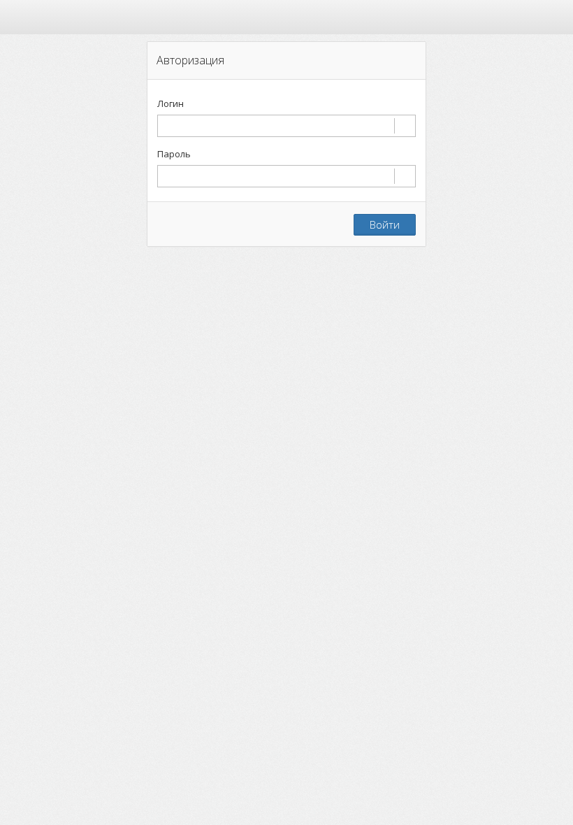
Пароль (174, 154)
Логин (170, 103)
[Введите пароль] (286, 176)
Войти (385, 224)
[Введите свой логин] (286, 126)
